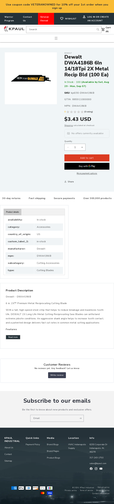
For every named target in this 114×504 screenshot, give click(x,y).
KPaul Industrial (87, 488)
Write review (57, 375)
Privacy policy (71, 490)
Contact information (101, 493)
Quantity (68, 141)
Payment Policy (33, 444)
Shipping (68, 125)
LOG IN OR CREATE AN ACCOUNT (98, 19)
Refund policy (104, 487)
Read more (13, 337)
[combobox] (63, 29)
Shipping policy (103, 490)
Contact (8, 454)
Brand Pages (53, 451)
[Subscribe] (80, 418)
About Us (8, 447)
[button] (56, 38)
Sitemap (8, 460)
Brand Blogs (53, 444)
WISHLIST (70, 18)
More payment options (87, 173)
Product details (12, 212)
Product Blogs (53, 457)
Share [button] (71, 181)
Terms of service (86, 490)
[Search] (98, 29)
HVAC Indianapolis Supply (77, 446)
